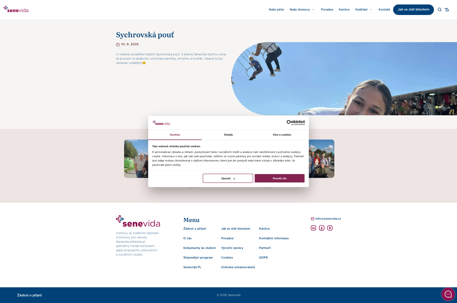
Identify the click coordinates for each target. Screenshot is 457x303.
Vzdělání (361, 9)
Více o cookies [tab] (282, 134)
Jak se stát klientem (413, 9)
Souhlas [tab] (175, 134)
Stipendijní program (198, 257)
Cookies (227, 257)
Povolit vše (280, 178)
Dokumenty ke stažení (199, 248)
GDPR (263, 257)
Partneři (265, 248)
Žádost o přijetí (194, 228)
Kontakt (384, 9)
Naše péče (276, 9)
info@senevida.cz (328, 218)
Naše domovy (300, 9)
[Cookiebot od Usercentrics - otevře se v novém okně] (289, 122)
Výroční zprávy (232, 248)
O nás (187, 238)
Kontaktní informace (274, 238)
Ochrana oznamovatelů (238, 267)
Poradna (327, 9)
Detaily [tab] (228, 134)
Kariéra (344, 9)
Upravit (225, 178)
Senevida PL (192, 267)
